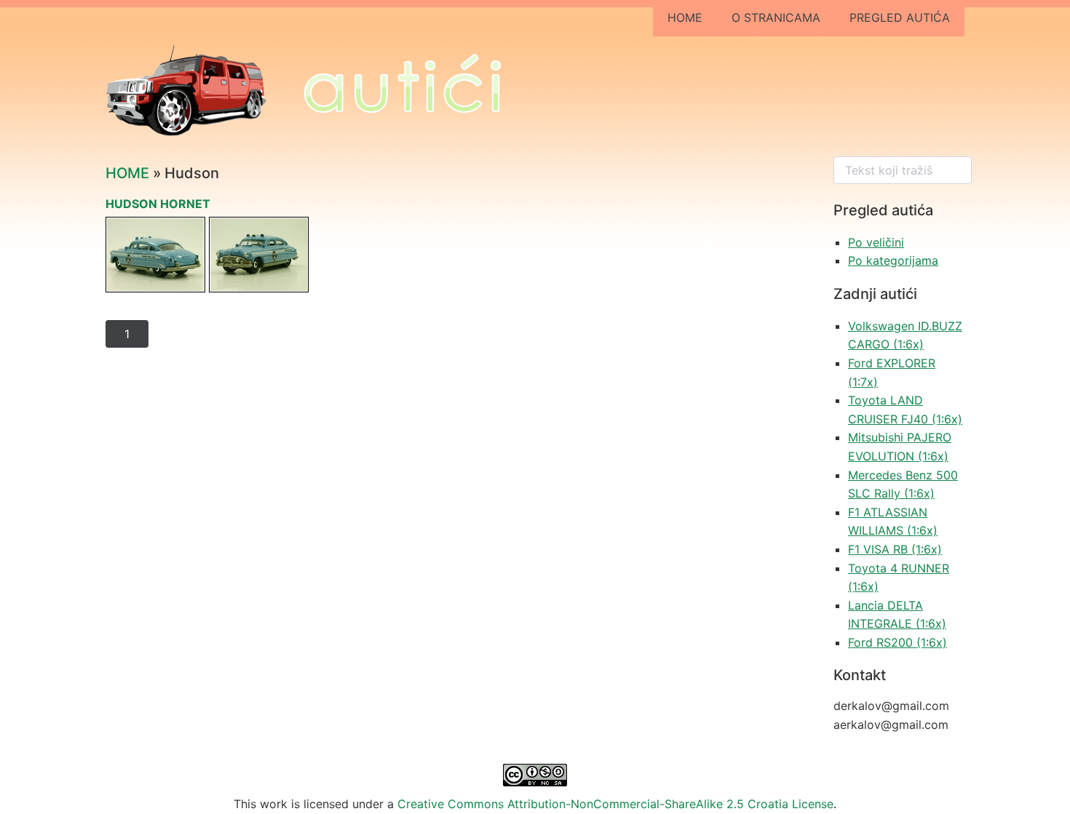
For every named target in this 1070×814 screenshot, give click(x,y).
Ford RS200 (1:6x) (897, 642)
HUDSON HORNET (158, 203)
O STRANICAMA (776, 17)
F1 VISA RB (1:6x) (895, 549)
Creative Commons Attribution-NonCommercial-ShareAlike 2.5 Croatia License (615, 804)
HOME (684, 17)
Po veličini (876, 242)
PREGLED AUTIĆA (899, 17)
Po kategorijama (893, 260)
